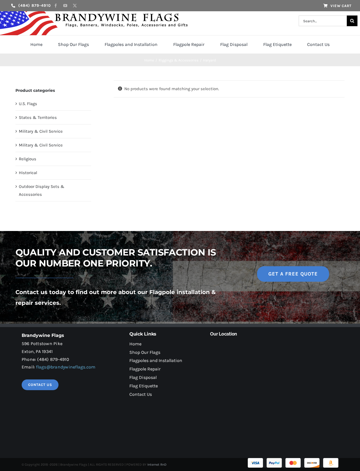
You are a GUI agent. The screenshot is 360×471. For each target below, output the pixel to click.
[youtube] (65, 6)
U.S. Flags (28, 103)
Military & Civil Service (41, 131)
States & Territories (38, 117)
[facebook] (56, 6)
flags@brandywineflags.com (65, 367)
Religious (27, 158)
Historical (28, 172)
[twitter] (75, 6)
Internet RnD (156, 464)
